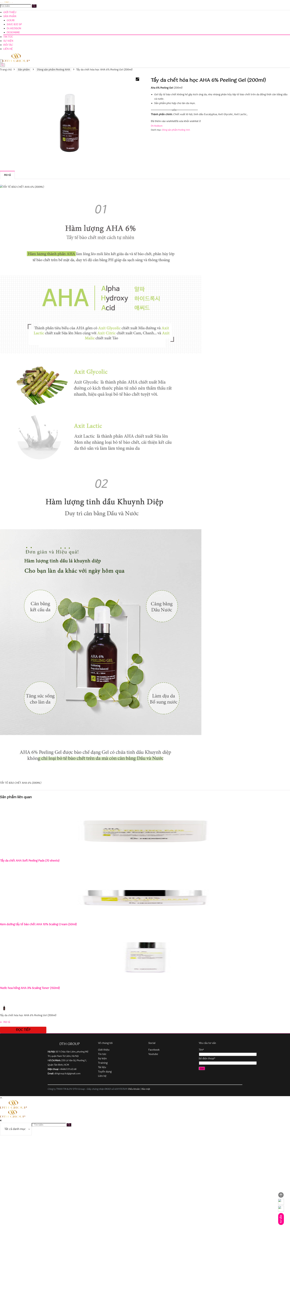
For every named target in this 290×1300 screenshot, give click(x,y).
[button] (137, 79)
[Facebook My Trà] (281, 1209)
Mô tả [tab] (7, 175)
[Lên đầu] (281, 1195)
